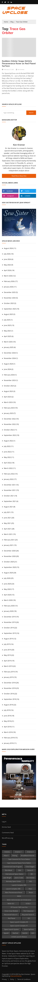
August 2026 (8, 248)
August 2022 (8, 441)
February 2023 (9, 408)
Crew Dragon (30, 867)
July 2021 (7, 512)
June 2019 (7, 650)
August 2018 (8, 705)
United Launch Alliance (19, 937)
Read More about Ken (19, 176)
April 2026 (7, 270)
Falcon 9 (30, 870)
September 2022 (10, 435)
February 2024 (9, 375)
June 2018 (7, 716)
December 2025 (9, 292)
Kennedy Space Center (13, 881)
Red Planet (11, 918)
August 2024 (8, 364)
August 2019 (8, 639)
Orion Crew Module (11, 911)
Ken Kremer (21, 69)
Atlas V (6, 855)
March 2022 (8, 468)
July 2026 (7, 254)
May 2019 (7, 655)
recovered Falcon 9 (10, 915)
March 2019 (8, 666)
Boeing (14, 855)
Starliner (15, 933)
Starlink (24, 933)
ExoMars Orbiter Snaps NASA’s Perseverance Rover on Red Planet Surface (19, 63)
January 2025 (8, 347)
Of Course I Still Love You (19, 907)
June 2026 (7, 259)
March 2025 (8, 342)
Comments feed (8, 833)
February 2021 (9, 540)
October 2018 (9, 694)
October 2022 (9, 430)
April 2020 (7, 595)
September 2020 (10, 567)
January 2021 (8, 545)
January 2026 (8, 287)
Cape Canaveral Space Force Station (19, 863)
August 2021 (8, 507)
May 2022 (7, 457)
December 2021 (9, 485)
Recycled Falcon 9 (28, 915)
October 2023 (9, 386)
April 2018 (7, 727)
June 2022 (7, 452)
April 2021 (7, 529)
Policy (12, 979)
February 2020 (9, 606)
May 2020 (7, 589)
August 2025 (8, 314)
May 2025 (7, 331)
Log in (4, 822)
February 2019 (9, 672)
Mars (30, 889)
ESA (19, 870)
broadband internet (27, 855)
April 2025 (7, 336)
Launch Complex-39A (19, 885)
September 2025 (10, 309)
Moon (31, 892)
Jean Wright (7, 878)
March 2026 (8, 276)
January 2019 (8, 677)
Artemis (7, 852)
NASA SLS (11, 903)
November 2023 (10, 380)
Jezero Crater (19, 878)
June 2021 (7, 518)
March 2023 (8, 402)
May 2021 (7, 523)
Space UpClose (29, 929)
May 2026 (7, 265)
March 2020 (8, 600)
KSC (30, 881)
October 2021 (9, 496)
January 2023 (8, 413)
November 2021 (10, 490)
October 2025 (9, 303)
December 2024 (9, 353)
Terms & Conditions (23, 979)
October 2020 (9, 562)
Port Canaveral (28, 911)
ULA (32, 933)
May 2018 (7, 721)
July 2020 (7, 578)
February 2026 (9, 281)
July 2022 (7, 446)
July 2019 (7, 644)
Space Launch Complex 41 (19, 926)
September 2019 (10, 633)
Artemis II (30, 852)
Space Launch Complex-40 (19, 922)
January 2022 (8, 479)
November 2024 (10, 358)
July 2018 (7, 710)
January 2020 (8, 611)
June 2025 (7, 325)
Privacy (4, 979)
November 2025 (10, 298)
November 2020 (10, 556)
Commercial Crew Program (13, 867)
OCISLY (28, 903)
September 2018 (10, 699)
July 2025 (7, 320)
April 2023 (7, 397)
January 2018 (8, 743)
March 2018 (8, 732)
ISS (32, 874)
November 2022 (10, 424)
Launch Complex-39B (13, 889)
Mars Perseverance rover (13, 892)
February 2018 (9, 738)
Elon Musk (8, 870)
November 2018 (10, 688)
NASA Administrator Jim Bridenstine (19, 900)
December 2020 (9, 551)
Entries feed (6, 827)
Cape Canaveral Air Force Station (19, 859)
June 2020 (7, 584)
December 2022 (9, 419)
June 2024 (7, 369)
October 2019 (9, 628)
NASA (19, 896)
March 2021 (8, 534)
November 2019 (10, 622)
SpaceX (6, 933)
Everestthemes (16, 976)
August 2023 (8, 391)
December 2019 (9, 617)
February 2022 (9, 474)
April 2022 (7, 463)
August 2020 (8, 573)
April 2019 (7, 661)
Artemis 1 (18, 852)
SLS (29, 918)
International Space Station (14, 874)
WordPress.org (7, 838)
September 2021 (10, 501)
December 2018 (9, 683)
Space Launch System (11, 929)
